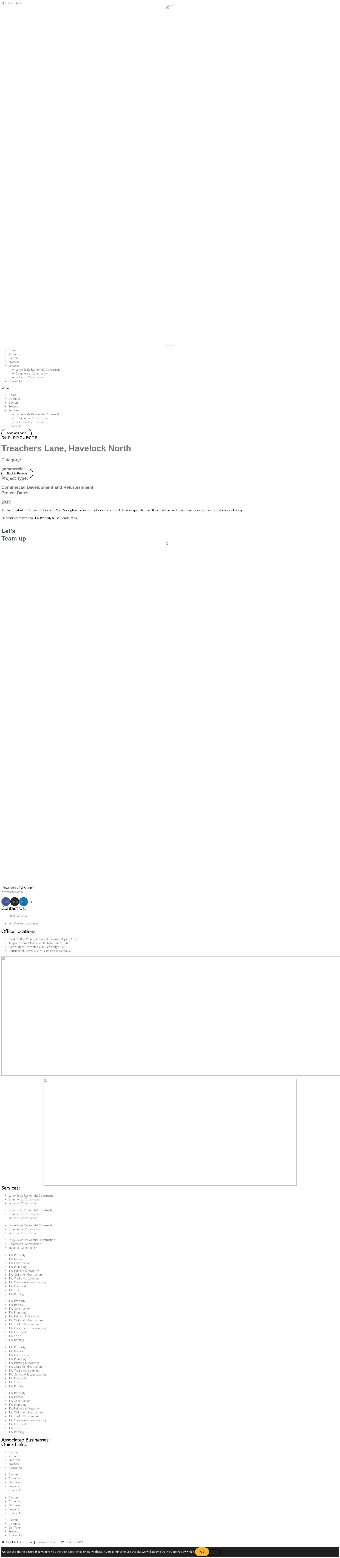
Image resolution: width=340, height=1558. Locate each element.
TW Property (16, 1255)
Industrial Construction (30, 377)
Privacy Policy (46, 1542)
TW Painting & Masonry (23, 1270)
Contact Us (15, 381)
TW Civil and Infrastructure (25, 1274)
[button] (170, 388)
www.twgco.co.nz (12, 891)
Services (13, 365)
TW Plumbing (17, 1267)
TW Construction (19, 1263)
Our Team (14, 1460)
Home (12, 350)
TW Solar (14, 1290)
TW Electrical (17, 1286)
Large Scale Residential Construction (39, 369)
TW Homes (15, 1259)
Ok (202, 1551)
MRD (79, 1542)
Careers (13, 358)
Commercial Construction (32, 373)
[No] (215, 1552)
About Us (14, 354)
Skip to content (11, 3)
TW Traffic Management (23, 1278)
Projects (13, 362)
